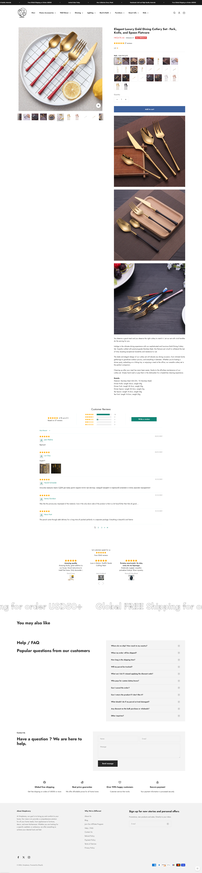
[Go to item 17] (85, 117)
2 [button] (98, 527)
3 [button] (101, 527)
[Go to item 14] (60, 117)
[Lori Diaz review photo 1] (45, 469)
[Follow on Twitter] (23, 857)
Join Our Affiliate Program (94, 824)
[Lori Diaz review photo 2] (56, 469)
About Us (88, 816)
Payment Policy (90, 840)
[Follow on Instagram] (29, 857)
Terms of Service (90, 844)
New (33, 13)
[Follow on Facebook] (18, 857)
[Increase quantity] (126, 99)
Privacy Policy (90, 848)
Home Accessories (46, 13)
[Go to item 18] (94, 117)
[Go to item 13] (52, 117)
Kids (144, 13)
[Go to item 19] (102, 117)
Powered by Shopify (36, 865)
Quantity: (117, 94)
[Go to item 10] (26, 117)
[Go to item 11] (35, 117)
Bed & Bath (104, 13)
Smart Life (133, 13)
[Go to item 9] (18, 117)
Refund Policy (89, 836)
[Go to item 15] (68, 117)
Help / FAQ (89, 828)
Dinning (78, 13)
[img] (45, 436)
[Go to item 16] (77, 117)
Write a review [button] (144, 419)
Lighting (90, 13)
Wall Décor (64, 13)
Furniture (118, 13)
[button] (119, 43)
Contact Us (88, 832)
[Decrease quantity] (117, 99)
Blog (86, 820)
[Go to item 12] (43, 117)
